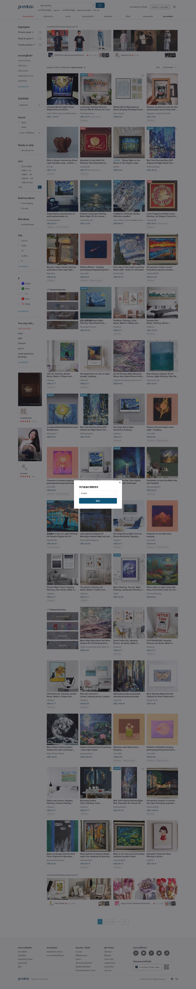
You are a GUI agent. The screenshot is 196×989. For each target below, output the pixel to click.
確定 (98, 500)
